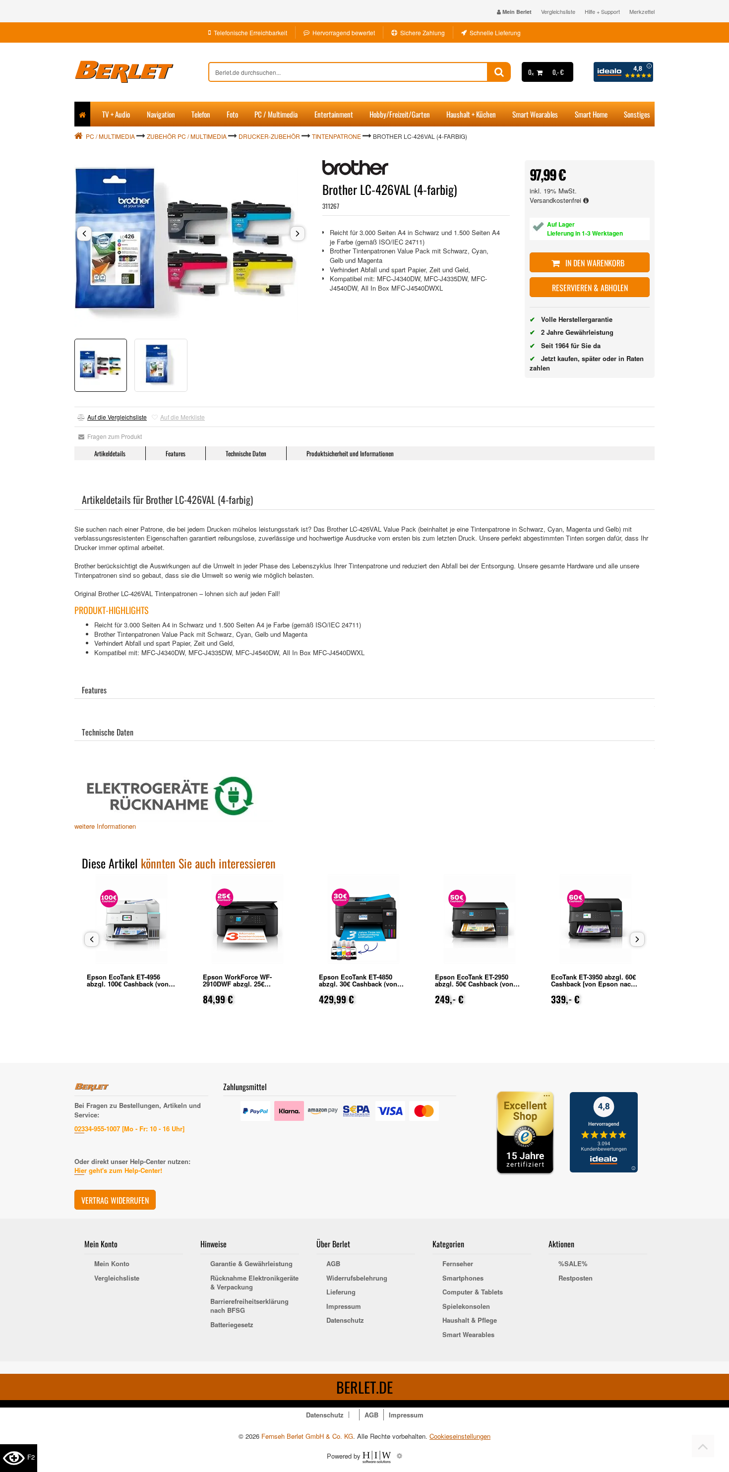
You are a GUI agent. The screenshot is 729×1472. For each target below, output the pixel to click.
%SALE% (573, 1263)
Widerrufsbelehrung (356, 1278)
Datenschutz (345, 1320)
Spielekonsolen (466, 1306)
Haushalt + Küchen (471, 114)
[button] (84, 233)
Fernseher (457, 1263)
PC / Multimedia (276, 114)
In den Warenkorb (593, 263)
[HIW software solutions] (378, 1455)
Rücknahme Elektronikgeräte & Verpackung (254, 1283)
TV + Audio (116, 114)
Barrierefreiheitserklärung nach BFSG (249, 1306)
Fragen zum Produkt (113, 436)
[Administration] (399, 1455)
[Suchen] (499, 72)
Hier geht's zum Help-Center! (118, 1170)
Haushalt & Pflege (469, 1320)
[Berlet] (141, 72)
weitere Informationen (105, 826)
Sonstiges (637, 114)
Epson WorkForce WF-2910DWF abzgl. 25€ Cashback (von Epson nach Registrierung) (245, 987)
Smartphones (463, 1278)
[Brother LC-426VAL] (190, 244)
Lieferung (341, 1292)
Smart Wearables (535, 114)
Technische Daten (246, 453)
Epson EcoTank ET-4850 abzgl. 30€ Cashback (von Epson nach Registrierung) (360, 983)
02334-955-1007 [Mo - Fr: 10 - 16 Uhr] (129, 1128)
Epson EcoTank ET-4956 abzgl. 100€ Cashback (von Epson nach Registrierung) (128, 983)
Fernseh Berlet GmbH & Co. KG (307, 1436)
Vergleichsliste (558, 11)
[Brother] (355, 167)
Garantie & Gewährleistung (251, 1263)
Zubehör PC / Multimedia (187, 136)
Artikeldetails (109, 453)
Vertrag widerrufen (115, 1200)
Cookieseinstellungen (459, 1436)
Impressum (343, 1306)
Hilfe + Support (602, 11)
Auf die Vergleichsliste (117, 417)
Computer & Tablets (472, 1292)
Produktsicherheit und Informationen (350, 453)
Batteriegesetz (231, 1324)
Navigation (161, 114)
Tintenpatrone (336, 136)
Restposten (575, 1278)
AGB (333, 1263)
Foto (232, 114)
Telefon (200, 114)
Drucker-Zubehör (269, 136)
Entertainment (333, 114)
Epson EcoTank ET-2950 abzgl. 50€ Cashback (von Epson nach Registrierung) (476, 983)
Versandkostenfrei (556, 200)
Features (175, 453)
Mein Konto (111, 1263)
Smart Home (591, 114)
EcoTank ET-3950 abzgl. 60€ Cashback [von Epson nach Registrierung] (593, 983)
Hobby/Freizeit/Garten (399, 114)
